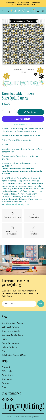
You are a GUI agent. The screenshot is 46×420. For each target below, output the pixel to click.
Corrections (7, 375)
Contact (6, 383)
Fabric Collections (10, 343)
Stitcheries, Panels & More (14, 355)
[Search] (7, 10)
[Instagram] (7, 399)
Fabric (4, 339)
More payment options (23, 124)
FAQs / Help (7, 371)
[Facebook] (3, 399)
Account (6, 367)
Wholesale (7, 379)
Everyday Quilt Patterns (12, 335)
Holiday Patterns (9, 347)
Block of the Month (11, 331)
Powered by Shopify (32, 417)
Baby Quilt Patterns (10, 327)
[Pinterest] (11, 399)
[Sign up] (40, 303)
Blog (4, 387)
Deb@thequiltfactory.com (17, 204)
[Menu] (2, 10)
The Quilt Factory (18, 417)
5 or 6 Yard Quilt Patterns (13, 323)
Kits (3, 351)
